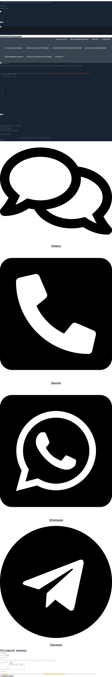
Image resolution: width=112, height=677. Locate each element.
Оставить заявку (5, 25)
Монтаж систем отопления (37, 48)
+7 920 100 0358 (10, 109)
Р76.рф (13, 134)
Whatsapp (56, 520)
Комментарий (4, 669)
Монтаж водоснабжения (95, 48)
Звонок (56, 382)
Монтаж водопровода (49, 660)
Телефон (3, 655)
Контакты (106, 39)
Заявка (56, 245)
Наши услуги (61, 39)
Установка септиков (13, 48)
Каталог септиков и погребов (39, 57)
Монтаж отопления (33, 660)
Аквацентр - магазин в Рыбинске (15, 140)
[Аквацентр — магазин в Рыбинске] (56, 27)
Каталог (95, 39)
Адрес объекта (5, 662)
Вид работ (3, 658)
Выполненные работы (79, 39)
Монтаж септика (7, 660)
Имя (1, 653)
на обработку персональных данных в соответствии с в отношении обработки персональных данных (49, 674)
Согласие (3, 671)
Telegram (56, 644)
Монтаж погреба (20, 660)
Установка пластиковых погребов (66, 48)
